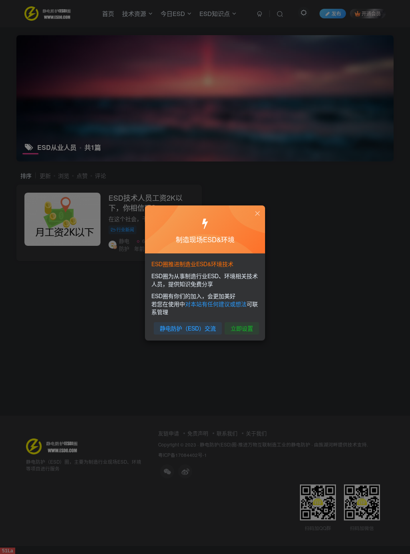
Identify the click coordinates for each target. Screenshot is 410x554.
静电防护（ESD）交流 (188, 328)
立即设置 (242, 328)
